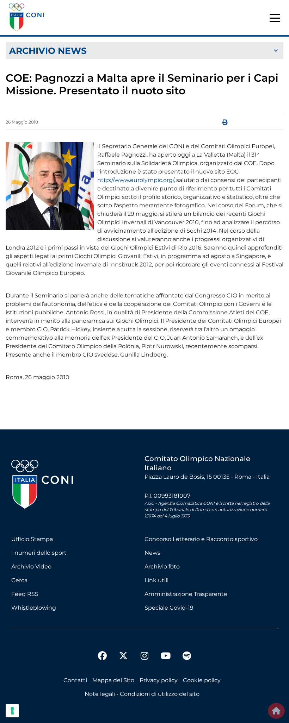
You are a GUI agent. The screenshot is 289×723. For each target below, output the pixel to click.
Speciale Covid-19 (168, 607)
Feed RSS (24, 594)
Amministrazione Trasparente (185, 594)
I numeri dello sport (39, 552)
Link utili (156, 580)
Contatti (75, 680)
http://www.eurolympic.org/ (135, 180)
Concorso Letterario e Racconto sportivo (201, 539)
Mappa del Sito (113, 680)
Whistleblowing (33, 607)
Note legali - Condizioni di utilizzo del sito (142, 694)
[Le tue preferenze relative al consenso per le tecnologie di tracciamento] (12, 710)
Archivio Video (31, 566)
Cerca (19, 580)
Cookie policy (202, 680)
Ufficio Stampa (32, 539)
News (152, 552)
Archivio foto (162, 566)
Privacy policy (159, 680)
